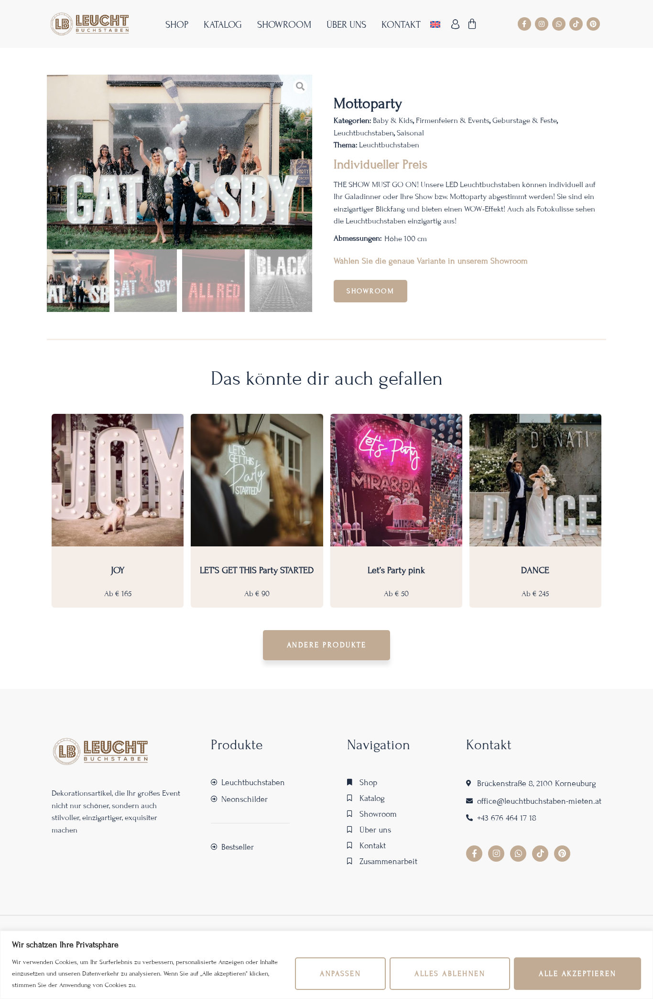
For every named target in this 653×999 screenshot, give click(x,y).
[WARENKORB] (472, 24)
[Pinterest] (593, 24)
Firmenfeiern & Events (453, 120)
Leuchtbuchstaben (364, 132)
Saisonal (410, 132)
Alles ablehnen (449, 973)
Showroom (284, 24)
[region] (326, 965)
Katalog (223, 24)
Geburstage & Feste (524, 120)
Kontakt (401, 24)
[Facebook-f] (524, 24)
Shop (176, 24)
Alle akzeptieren (577, 973)
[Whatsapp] (559, 24)
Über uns (346, 24)
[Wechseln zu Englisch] (435, 24)
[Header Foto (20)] (179, 162)
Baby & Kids (393, 120)
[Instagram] (541, 24)
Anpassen (340, 973)
